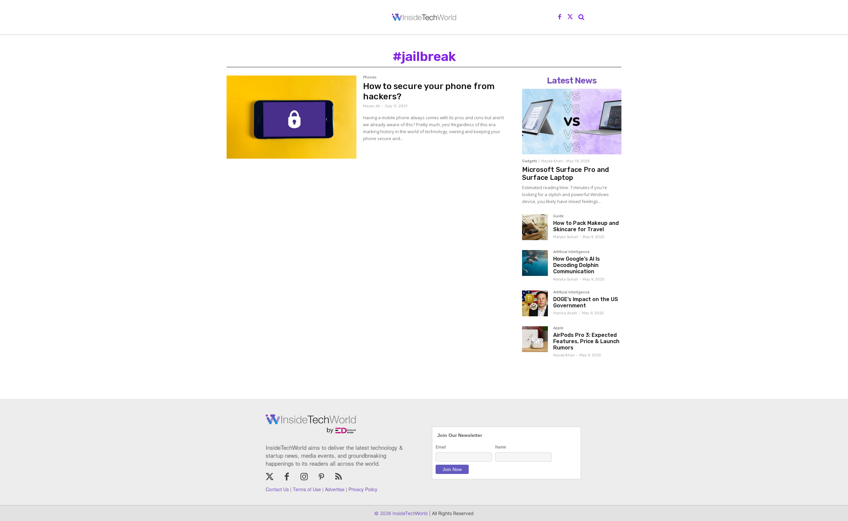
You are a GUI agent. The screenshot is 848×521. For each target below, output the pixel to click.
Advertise (334, 489)
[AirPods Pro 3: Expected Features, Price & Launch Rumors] (535, 339)
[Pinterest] (321, 477)
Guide (558, 216)
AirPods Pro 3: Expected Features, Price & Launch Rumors (586, 341)
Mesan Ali (371, 106)
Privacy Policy (362, 489)
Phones (369, 77)
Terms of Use (307, 489)
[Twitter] (570, 17)
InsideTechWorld (409, 513)
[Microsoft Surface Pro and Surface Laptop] (571, 121)
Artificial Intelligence (571, 252)
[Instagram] (304, 477)
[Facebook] (559, 17)
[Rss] (338, 477)
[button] (581, 17)
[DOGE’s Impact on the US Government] (535, 303)
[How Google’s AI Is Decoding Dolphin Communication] (535, 263)
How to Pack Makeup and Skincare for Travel (586, 226)
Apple (558, 328)
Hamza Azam (565, 313)
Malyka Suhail (565, 237)
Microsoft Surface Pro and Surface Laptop (565, 174)
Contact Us (277, 489)
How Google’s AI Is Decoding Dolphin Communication (576, 265)
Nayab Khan (552, 161)
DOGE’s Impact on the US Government (585, 302)
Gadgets (529, 161)
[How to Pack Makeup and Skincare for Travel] (535, 227)
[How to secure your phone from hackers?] (291, 117)
